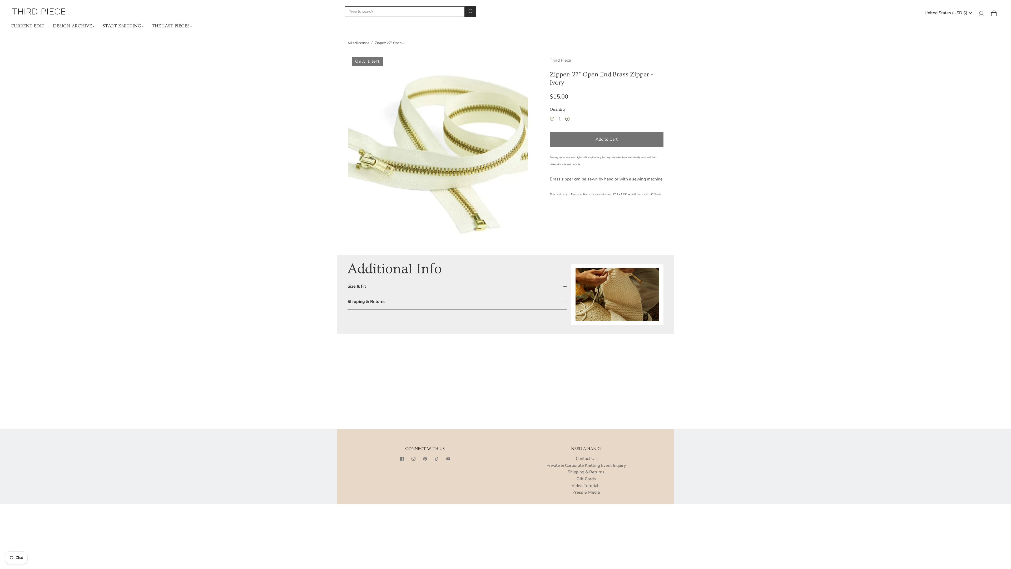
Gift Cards (586, 479)
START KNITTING (122, 26)
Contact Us (586, 459)
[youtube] (448, 458)
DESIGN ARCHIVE (72, 26)
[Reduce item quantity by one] (552, 120)
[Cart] (994, 12)
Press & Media (586, 492)
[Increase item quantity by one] (567, 120)
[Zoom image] (438, 150)
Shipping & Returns (586, 472)
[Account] (981, 12)
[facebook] (402, 458)
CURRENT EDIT (27, 26)
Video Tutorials (586, 486)
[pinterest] (425, 458)
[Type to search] (405, 11)
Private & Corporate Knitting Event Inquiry (586, 465)
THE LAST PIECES (171, 26)
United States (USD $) (946, 13)
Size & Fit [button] (357, 286)
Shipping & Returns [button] (366, 302)
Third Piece (560, 60)
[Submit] (470, 11)
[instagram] (413, 458)
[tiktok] (436, 458)
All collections (358, 43)
